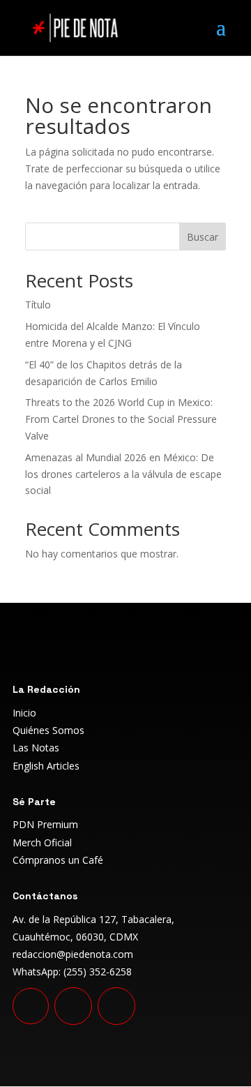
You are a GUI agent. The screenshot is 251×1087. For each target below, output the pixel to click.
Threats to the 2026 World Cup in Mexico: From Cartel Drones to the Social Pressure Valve (121, 419)
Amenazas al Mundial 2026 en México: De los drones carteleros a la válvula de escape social (123, 474)
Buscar (202, 236)
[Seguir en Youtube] (31, 1006)
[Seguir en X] (116, 1006)
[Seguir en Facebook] (73, 1006)
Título (38, 304)
